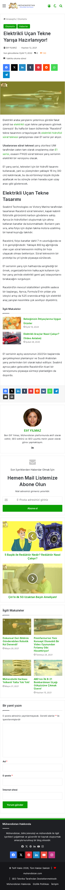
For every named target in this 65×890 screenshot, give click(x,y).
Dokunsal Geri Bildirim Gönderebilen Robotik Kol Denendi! (16, 641)
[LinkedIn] (18, 391)
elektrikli (19, 124)
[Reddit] (37, 391)
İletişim (54, 884)
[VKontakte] (43, 391)
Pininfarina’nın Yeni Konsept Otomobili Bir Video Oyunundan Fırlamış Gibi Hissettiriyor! (46, 644)
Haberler (23, 26)
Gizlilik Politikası (41, 884)
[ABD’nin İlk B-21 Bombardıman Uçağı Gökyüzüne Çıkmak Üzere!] (48, 668)
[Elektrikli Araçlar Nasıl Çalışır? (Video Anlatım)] (12, 338)
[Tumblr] (24, 391)
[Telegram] (56, 391)
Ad (5, 761)
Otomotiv (22, 19)
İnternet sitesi (10, 789)
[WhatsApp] (49, 391)
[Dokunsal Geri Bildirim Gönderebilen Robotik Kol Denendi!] (17, 627)
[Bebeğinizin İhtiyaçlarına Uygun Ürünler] (12, 323)
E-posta (8, 775)
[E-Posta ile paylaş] (5, 396)
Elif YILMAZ (11, 47)
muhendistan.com (32, 873)
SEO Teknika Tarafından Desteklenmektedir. (34, 878)
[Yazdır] (11, 396)
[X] (11, 391)
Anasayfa (11, 19)
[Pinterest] (30, 391)
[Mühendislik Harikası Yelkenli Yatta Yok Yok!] (17, 668)
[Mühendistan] (21, 5)
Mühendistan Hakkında (18, 884)
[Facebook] (5, 391)
